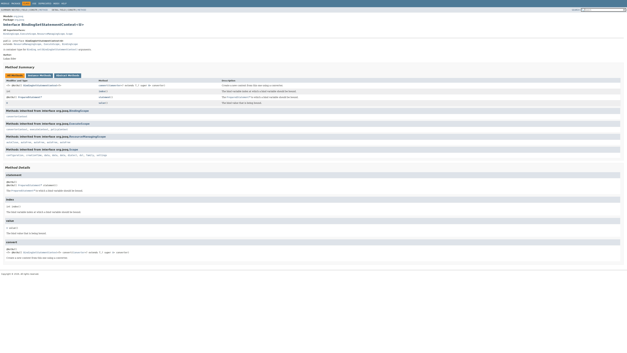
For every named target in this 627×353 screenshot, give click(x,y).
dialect (72, 155)
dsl (81, 155)
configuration (14, 155)
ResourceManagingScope (51, 34)
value (102, 103)
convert (103, 85)
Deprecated (44, 3)
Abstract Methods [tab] (67, 75)
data (46, 155)
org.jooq (18, 16)
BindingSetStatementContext (40, 85)
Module (5, 3)
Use (34, 3)
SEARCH (576, 10)
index (102, 91)
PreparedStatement (29, 97)
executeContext (39, 129)
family (90, 155)
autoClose (12, 142)
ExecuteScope (28, 34)
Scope (69, 34)
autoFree (26, 142)
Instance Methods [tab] (39, 75)
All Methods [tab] (15, 75)
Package (15, 3)
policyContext (59, 129)
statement (104, 97)
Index (56, 3)
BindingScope (11, 34)
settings (101, 155)
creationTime (34, 155)
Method (43, 10)
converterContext (16, 116)
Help (63, 3)
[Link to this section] (36, 67)
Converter (115, 85)
